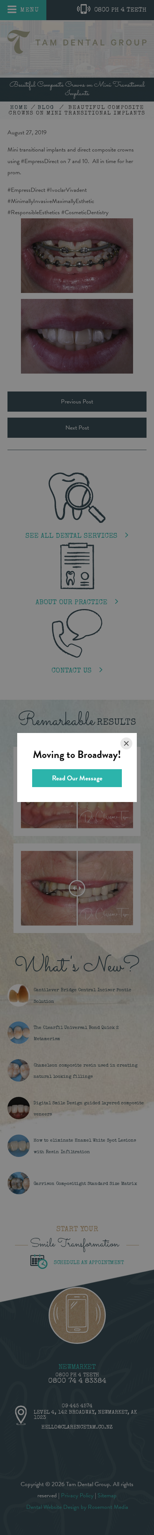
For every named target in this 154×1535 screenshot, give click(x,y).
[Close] (126, 743)
